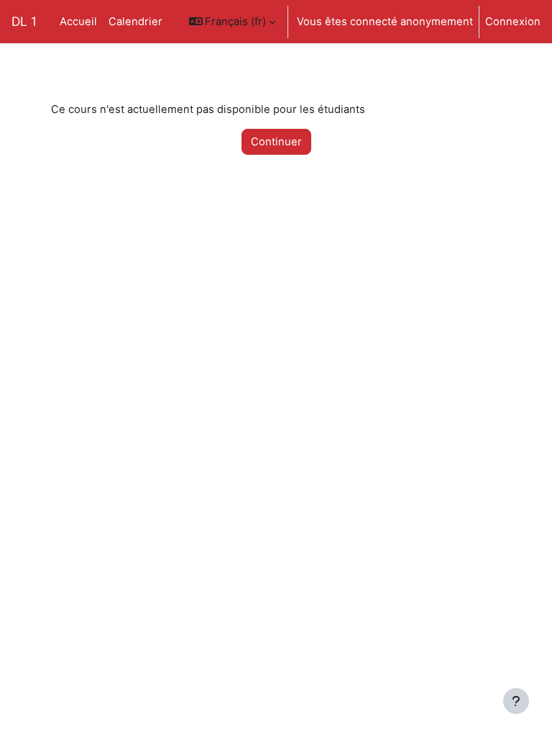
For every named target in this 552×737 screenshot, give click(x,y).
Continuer (276, 141)
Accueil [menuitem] (78, 21)
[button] (232, 21)
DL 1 (24, 21)
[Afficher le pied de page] (516, 701)
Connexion (512, 21)
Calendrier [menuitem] (135, 21)
